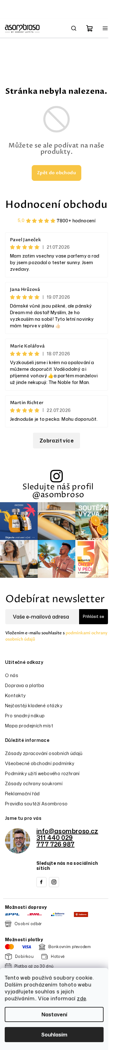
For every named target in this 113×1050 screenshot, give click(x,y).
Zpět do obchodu (56, 173)
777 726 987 (55, 844)
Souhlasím (54, 1034)
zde (81, 998)
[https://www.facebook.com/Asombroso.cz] (41, 882)
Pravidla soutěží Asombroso (36, 804)
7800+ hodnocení (76, 221)
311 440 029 (54, 837)
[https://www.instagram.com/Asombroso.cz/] (54, 882)
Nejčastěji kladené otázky (33, 705)
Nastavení (54, 1014)
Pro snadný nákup (25, 716)
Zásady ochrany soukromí (33, 783)
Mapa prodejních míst (29, 726)
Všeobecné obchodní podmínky (39, 763)
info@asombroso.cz (67, 830)
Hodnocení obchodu (56, 205)
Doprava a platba (24, 685)
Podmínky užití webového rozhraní (42, 773)
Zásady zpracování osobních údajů (44, 753)
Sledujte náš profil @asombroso (58, 491)
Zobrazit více (56, 440)
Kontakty (15, 695)
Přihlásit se (93, 616)
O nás (11, 675)
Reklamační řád (22, 794)
